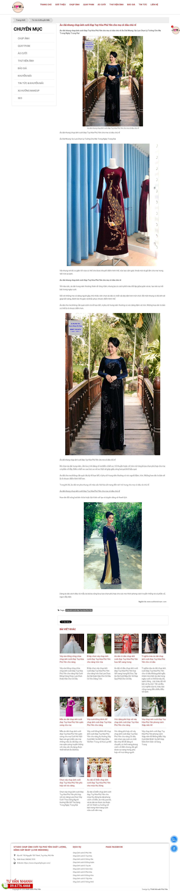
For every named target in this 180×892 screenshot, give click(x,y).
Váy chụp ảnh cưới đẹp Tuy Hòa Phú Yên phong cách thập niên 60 (154, 722)
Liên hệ (154, 4)
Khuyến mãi (25, 75)
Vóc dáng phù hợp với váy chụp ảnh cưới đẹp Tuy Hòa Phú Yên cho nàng (126, 722)
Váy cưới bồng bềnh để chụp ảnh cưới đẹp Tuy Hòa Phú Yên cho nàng (99, 722)
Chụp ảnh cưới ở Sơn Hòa (82, 869)
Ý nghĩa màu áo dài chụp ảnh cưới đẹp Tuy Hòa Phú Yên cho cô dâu (153, 659)
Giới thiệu (60, 4)
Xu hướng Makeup (28, 90)
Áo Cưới (102, 4)
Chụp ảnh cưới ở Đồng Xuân (83, 862)
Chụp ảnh (74, 4)
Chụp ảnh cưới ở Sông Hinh (83, 882)
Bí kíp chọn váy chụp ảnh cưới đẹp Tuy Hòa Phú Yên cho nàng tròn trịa (98, 659)
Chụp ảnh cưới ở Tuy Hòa (82, 856)
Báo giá (131, 4)
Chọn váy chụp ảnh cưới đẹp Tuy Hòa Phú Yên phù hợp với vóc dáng (71, 783)
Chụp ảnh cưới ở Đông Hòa (83, 875)
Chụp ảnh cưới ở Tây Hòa (82, 878)
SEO (20, 98)
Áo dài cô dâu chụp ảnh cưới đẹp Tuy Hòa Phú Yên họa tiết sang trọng (126, 659)
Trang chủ (46, 4)
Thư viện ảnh (116, 4)
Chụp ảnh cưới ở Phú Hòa (82, 872)
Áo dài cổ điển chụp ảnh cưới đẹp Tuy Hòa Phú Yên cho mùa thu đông (98, 783)
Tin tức (143, 4)
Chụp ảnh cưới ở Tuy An (82, 866)
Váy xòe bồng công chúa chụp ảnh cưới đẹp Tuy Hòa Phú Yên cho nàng (72, 659)
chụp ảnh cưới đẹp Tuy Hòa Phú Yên (79, 610)
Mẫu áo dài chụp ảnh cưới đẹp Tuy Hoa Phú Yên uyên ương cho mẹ (71, 722)
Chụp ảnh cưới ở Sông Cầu (83, 859)
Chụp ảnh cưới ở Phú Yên (82, 853)
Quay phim (88, 4)
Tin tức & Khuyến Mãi (30, 83)
